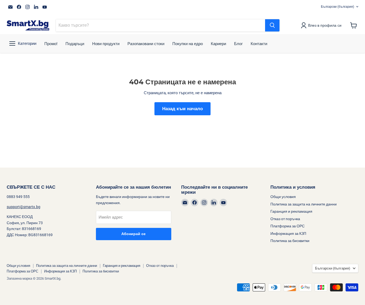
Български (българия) (337, 7)
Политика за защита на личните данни (303, 204)
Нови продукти (105, 43)
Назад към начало (182, 109)
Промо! (50, 43)
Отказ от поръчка (285, 219)
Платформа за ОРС (287, 226)
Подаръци (74, 43)
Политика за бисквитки (289, 241)
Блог (238, 43)
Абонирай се (133, 233)
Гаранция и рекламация (291, 211)
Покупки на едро (187, 43)
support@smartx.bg (23, 207)
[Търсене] (272, 25)
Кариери (218, 43)
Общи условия (283, 197)
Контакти (259, 43)
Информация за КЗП (288, 233)
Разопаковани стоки (145, 43)
